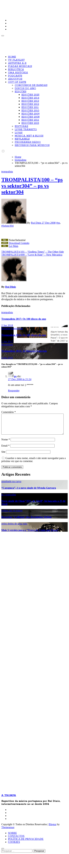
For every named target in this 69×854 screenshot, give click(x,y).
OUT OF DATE (17, 82)
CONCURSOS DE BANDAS (31, 85)
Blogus (52, 824)
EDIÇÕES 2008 (30, 116)
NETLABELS (22, 139)
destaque (6, 328)
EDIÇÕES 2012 (30, 104)
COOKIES (14, 842)
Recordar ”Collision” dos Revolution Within (26, 517)
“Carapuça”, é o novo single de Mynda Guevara (28, 487)
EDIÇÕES (20, 91)
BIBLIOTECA (16, 69)
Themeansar (7, 827)
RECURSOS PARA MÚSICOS (32, 145)
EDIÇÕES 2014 (30, 97)
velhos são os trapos (11, 510)
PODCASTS (15, 75)
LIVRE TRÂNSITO (26, 129)
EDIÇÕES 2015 (30, 123)
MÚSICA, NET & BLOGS (29, 135)
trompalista (7, 171)
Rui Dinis (36, 222)
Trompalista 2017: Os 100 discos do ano (23, 318)
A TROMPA (12, 5)
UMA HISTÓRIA (18, 72)
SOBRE (12, 833)
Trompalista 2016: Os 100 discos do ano (23, 335)
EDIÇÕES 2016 (30, 120)
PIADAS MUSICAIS (20, 66)
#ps (58, 222)
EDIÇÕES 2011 (30, 107)
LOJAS (18, 132)
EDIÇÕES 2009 (30, 113)
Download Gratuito (19, 243)
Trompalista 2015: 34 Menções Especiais (24, 351)
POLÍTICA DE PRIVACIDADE (26, 839)
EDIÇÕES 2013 (30, 101)
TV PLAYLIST (16, 60)
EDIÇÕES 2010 (30, 110)
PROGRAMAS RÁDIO (28, 142)
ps (15, 376)
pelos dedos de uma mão (14, 523)
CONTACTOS (16, 836)
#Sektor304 (7, 225)
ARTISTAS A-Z (17, 63)
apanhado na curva (11, 481)
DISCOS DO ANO (25, 88)
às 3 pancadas (8, 494)
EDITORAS (21, 126)
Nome (5, 439)
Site (3, 451)
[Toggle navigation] (2, 35)
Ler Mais (13, 246)
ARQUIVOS (15, 79)
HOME (12, 56)
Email (5, 445)
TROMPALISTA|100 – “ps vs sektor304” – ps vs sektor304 (32, 186)
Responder (13, 390)
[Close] (2, 848)
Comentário (8, 412)
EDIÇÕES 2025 (30, 94)
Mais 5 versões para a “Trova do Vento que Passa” (30, 530)
